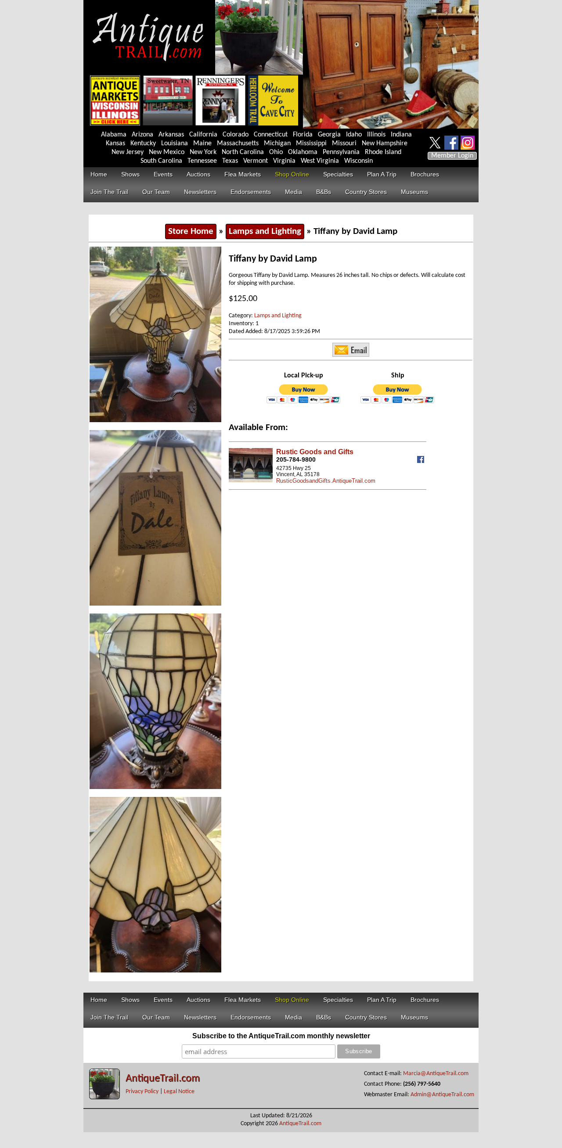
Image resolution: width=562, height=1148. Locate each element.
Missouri (344, 143)
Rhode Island (383, 152)
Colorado (236, 134)
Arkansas (171, 134)
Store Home (190, 231)
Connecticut (271, 134)
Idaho (354, 134)
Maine (202, 143)
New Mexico (166, 152)
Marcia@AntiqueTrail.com (435, 1073)
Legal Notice (179, 1091)
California (203, 134)
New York (203, 152)
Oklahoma (302, 152)
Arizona (142, 134)
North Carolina (243, 152)
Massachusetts (238, 143)
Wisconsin (358, 161)
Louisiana (174, 143)
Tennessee (202, 161)
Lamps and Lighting (265, 231)
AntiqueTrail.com (163, 1078)
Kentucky (143, 143)
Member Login (452, 155)
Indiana (401, 134)
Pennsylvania (341, 152)
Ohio (276, 152)
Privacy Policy (142, 1091)
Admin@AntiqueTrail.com (442, 1094)
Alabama (113, 134)
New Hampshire (384, 143)
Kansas (115, 143)
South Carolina (161, 161)
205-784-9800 (296, 459)
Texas (230, 161)
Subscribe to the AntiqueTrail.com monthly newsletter (281, 1036)
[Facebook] (421, 461)
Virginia (284, 161)
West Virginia (320, 161)
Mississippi (311, 143)
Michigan (277, 143)
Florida (303, 134)
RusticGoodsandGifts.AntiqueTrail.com (325, 480)
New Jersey (128, 152)
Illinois (376, 134)
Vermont (255, 161)
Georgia (329, 134)
